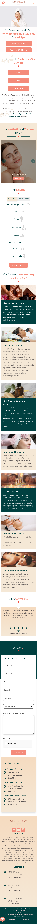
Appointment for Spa (18, 43)
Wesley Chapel (18, 88)
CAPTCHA (6, 738)
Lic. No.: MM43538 (14, 904)
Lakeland (18, 80)
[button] (2, 919)
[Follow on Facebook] (14, 830)
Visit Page (18, 178)
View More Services (18, 265)
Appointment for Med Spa (18, 50)
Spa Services (12, 199)
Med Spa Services (23, 199)
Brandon (18, 72)
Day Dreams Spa (24, 919)
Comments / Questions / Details (13, 714)
